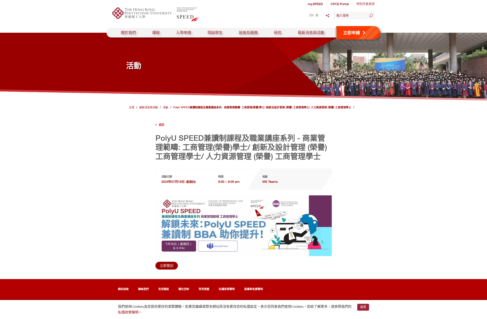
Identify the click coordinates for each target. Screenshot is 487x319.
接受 (363, 307)
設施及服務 (248, 32)
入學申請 (183, 32)
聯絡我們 (143, 288)
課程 (156, 32)
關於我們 (128, 32)
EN (311, 15)
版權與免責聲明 (253, 288)
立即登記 (166, 266)
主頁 (131, 107)
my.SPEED (315, 4)
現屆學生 (215, 32)
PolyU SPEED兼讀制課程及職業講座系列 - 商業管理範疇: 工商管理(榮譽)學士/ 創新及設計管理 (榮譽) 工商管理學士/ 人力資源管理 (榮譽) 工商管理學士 (262, 107)
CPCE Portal (340, 4)
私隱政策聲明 (227, 288)
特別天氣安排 (365, 4)
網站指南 (123, 288)
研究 (278, 32)
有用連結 (163, 288)
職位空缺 (183, 288)
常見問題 (204, 288)
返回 (161, 124)
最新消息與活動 (311, 32)
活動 (165, 107)
